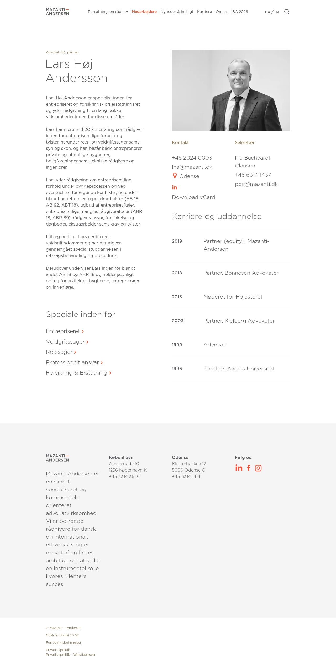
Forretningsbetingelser (63, 642)
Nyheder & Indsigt (177, 12)
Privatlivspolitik (58, 650)
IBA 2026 (239, 12)
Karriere (204, 12)
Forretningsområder (107, 12)
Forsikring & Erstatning (76, 373)
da (268, 12)
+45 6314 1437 (253, 175)
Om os (222, 12)
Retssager (59, 352)
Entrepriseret (63, 331)
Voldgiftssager (65, 342)
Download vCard (193, 197)
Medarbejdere (144, 12)
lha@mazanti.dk (192, 167)
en (276, 12)
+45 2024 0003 (192, 158)
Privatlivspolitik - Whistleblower (71, 654)
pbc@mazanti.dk (256, 184)
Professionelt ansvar (72, 362)
